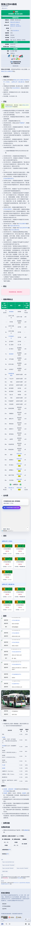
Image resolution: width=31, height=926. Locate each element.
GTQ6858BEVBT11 (16, 674)
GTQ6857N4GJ (15, 683)
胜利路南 (11, 311)
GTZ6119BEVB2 (14, 229)
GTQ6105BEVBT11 (8, 178)
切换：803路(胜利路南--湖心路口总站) (11, 507)
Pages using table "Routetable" (8, 865)
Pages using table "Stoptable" (22, 868)
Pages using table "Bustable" (8, 868)
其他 (22, 877)
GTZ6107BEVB (15, 30)
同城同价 (22, 123)
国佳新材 (11, 354)
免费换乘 (26, 830)
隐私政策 (4, 903)
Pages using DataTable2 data (8, 862)
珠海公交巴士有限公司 (15, 22)
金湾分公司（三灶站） (15, 24)
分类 (2, 859)
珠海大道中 (19, 453)
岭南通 (3, 768)
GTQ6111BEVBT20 (14, 225)
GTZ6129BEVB (22, 223)
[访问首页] (2, 923)
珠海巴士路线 (5, 871)
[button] (9, 850)
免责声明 (4, 908)
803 (6, 8)
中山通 (3, 765)
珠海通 (3, 737)
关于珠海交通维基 (6, 906)
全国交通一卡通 (12, 789)
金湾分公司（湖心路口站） (16, 26)
